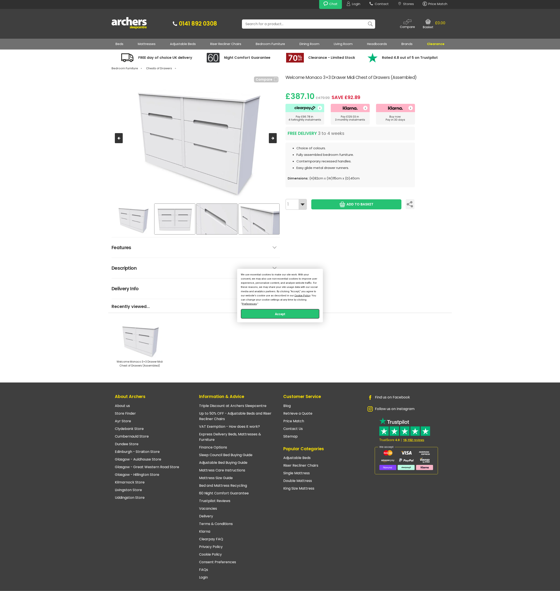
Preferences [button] (249, 303)
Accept (280, 314)
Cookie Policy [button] (302, 295)
